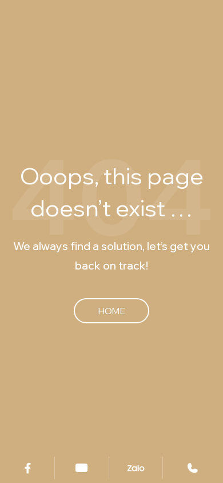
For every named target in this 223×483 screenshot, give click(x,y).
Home (111, 310)
